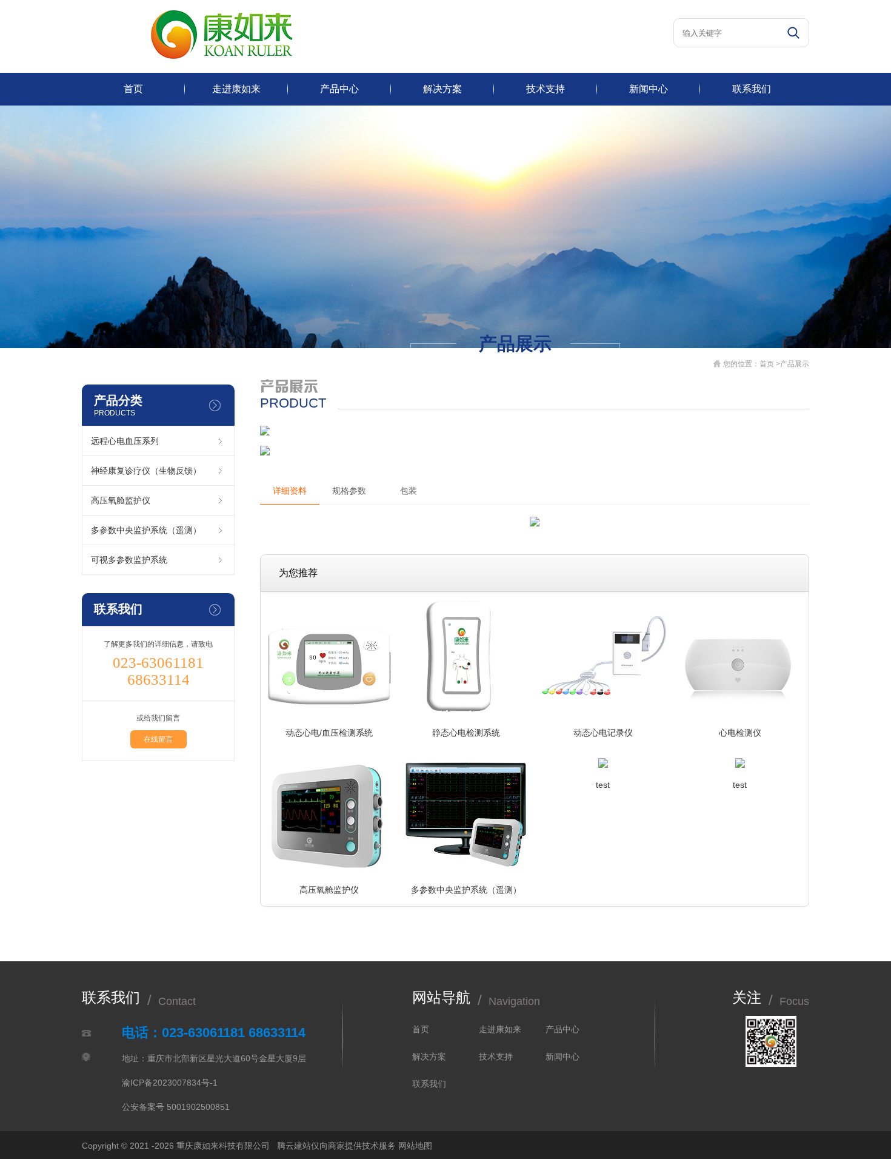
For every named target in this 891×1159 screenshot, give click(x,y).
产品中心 (339, 89)
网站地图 (415, 1146)
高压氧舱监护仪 (120, 500)
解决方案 (442, 89)
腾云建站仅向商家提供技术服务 (336, 1146)
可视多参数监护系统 (129, 560)
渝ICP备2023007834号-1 (170, 1082)
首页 (133, 89)
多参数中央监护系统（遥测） (146, 530)
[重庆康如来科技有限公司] (221, 56)
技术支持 (545, 89)
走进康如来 (236, 89)
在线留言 (158, 739)
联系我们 (751, 89)
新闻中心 (648, 89)
